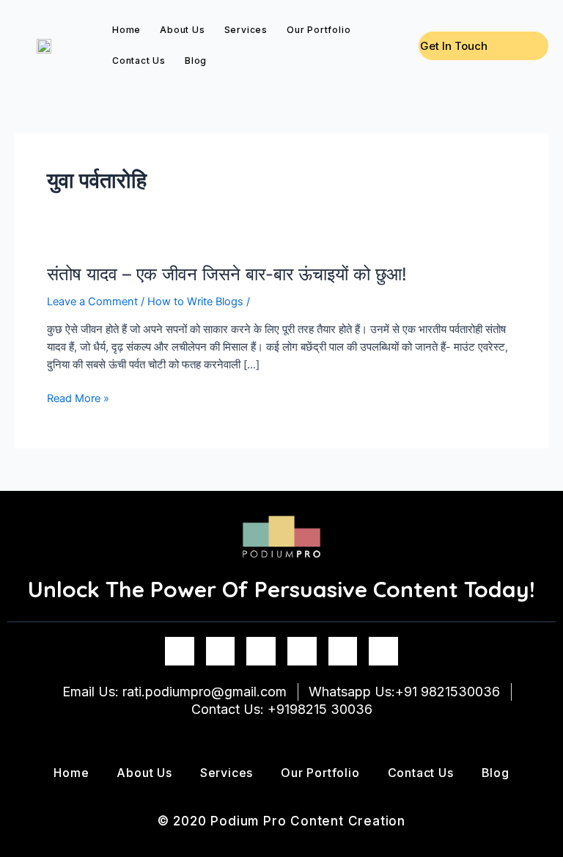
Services (246, 29)
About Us (182, 29)
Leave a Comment (92, 301)
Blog (196, 60)
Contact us (139, 60)
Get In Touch (453, 46)
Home (126, 29)
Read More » (78, 398)
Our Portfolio (318, 29)
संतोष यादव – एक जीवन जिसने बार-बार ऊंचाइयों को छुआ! (227, 274)
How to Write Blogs (195, 301)
